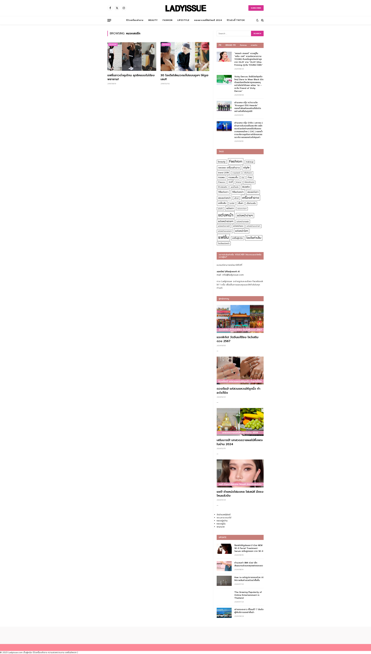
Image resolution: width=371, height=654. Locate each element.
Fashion (167, 20)
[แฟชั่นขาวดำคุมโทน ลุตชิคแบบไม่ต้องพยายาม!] (131, 56)
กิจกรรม (243, 45)
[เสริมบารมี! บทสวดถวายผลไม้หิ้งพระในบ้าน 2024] (240, 422)
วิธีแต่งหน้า (238, 192)
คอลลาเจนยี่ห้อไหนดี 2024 (208, 20)
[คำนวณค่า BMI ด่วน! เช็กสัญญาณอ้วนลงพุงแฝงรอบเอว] (224, 566)
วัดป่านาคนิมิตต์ (223, 514)
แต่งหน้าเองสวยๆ (225, 231)
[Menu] (109, 20)
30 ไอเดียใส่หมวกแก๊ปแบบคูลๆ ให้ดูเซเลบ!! (184, 77)
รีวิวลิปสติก (222, 187)
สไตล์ (236, 198)
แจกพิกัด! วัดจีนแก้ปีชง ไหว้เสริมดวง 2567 (237, 339)
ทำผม (250, 177)
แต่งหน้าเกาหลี (224, 226)
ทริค (242, 177)
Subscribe (256, 8)
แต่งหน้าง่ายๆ (245, 215)
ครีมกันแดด (248, 173)
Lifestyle (183, 20)
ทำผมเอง (221, 182)
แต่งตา (230, 208)
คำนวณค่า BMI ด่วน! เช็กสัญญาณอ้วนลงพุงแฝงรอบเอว (248, 564)
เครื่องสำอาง (250, 197)
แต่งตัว (220, 208)
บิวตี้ (231, 182)
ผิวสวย (238, 182)
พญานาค (221, 526)
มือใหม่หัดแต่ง (249, 182)
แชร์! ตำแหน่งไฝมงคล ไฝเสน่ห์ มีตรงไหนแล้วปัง (240, 494)
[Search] (262, 20)
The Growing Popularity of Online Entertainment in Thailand (248, 595)
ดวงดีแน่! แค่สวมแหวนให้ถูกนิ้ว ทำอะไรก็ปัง (238, 391)
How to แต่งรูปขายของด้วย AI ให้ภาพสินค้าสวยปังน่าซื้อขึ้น (248, 579)
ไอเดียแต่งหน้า (224, 243)
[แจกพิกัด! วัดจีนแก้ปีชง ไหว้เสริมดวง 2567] (240, 319)
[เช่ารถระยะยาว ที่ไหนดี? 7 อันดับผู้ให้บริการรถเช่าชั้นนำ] (224, 613)
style (246, 167)
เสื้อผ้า (240, 203)
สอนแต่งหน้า (224, 198)
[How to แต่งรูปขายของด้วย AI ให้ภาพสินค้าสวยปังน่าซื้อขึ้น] (224, 581)
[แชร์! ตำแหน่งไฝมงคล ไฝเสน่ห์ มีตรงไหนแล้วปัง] (240, 473)
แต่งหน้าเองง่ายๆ (253, 226)
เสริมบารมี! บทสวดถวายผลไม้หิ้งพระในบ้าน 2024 (240, 442)
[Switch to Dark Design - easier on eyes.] (257, 20)
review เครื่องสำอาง (229, 167)
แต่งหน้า (225, 215)
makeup (250, 161)
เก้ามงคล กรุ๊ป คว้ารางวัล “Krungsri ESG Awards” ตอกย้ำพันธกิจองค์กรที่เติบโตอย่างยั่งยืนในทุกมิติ (247, 107)
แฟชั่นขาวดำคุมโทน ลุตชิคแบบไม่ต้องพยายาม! (131, 77)
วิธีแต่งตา (223, 192)
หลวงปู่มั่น (221, 523)
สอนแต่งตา (253, 192)
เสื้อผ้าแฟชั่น (251, 203)
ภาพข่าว (254, 45)
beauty (221, 161)
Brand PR (230, 45)
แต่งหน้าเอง (238, 226)
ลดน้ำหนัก (235, 187)
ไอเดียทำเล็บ (253, 238)
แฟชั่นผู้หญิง (237, 238)
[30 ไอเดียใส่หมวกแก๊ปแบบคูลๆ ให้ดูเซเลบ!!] (185, 56)
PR (220, 45)
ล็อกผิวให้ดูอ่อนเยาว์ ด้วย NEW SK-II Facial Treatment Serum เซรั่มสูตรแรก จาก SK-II (248, 548)
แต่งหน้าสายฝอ (243, 221)
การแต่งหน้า (236, 173)
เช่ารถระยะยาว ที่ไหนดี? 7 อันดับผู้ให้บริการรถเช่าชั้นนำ (249, 611)
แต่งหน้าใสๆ (241, 231)
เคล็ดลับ (222, 203)
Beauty (153, 20)
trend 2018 (223, 172)
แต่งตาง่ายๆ (242, 208)
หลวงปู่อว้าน (222, 520)
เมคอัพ (232, 203)
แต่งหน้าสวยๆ (225, 221)
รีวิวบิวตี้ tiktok (236, 20)
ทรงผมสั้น (233, 177)
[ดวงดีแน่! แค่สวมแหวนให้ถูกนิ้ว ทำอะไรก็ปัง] (240, 371)
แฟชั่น (223, 237)
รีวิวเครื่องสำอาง (134, 20)
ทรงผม (221, 177)
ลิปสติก (246, 187)
